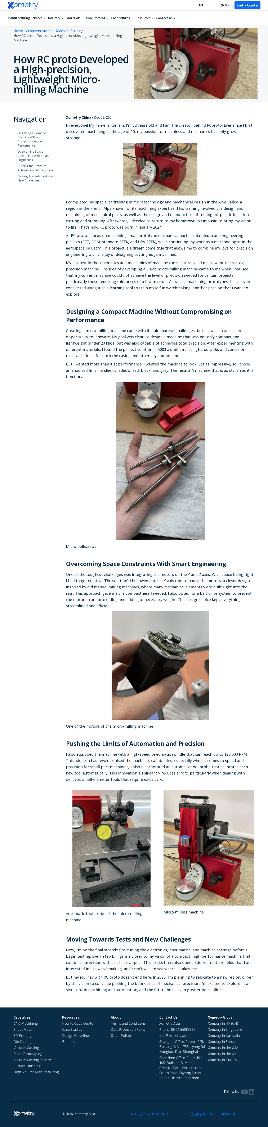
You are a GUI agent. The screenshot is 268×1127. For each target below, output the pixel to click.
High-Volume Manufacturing (36, 1072)
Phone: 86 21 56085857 (177, 1029)
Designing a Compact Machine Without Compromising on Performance (32, 139)
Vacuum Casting (26, 1047)
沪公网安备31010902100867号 (212, 1114)
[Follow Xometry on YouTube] (244, 1091)
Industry (54, 18)
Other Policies (122, 1035)
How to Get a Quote (77, 1023)
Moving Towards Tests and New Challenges (36, 178)
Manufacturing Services (25, 18)
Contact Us (164, 18)
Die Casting (23, 1041)
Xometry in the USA (223, 1047)
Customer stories (39, 30)
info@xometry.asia (173, 1035)
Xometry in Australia (224, 1035)
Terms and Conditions (128, 1023)
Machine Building (69, 30)
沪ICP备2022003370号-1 (149, 1114)
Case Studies (120, 18)
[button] (203, 5)
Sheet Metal (23, 1029)
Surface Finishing (27, 1066)
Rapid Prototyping (28, 1053)
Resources (143, 18)
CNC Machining (26, 1023)
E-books (68, 1041)
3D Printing (23, 1035)
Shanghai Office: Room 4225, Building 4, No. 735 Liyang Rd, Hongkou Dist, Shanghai (182, 1046)
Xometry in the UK (222, 1053)
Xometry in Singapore (225, 1029)
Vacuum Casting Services (33, 1060)
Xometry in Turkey (222, 1060)
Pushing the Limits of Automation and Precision (35, 168)
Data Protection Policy (128, 1029)
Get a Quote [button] (247, 5)
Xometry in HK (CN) (223, 1023)
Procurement (95, 18)
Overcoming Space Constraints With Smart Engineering (33, 155)
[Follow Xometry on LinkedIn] (251, 1091)
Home (18, 30)
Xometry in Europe (222, 1041)
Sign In (223, 5)
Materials (73, 18)
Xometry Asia (169, 1023)
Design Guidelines (76, 1035)
